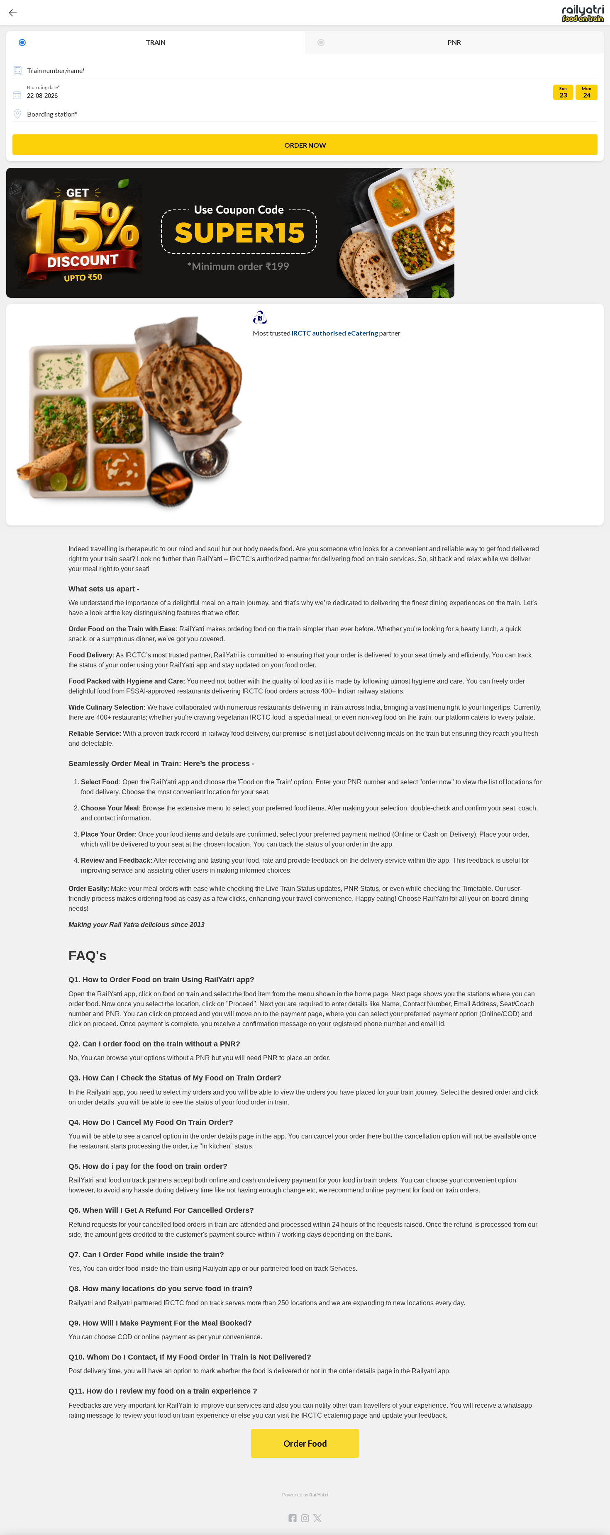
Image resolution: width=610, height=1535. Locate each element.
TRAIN (156, 42)
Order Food (305, 1443)
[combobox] (305, 69)
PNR (454, 42)
